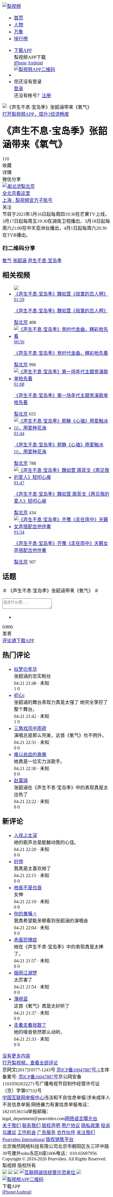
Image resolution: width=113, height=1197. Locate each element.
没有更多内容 (16, 1055)
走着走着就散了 (30, 1025)
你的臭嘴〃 (25, 913)
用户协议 (70, 1125)
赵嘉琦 (21, 780)
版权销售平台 (60, 1139)
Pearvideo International (23, 1139)
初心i (19, 695)
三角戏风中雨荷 (30, 728)
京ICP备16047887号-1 (78, 1069)
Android (35, 62)
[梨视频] (11, 6)
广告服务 (46, 1132)
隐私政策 (90, 1125)
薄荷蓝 (21, 999)
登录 (18, 88)
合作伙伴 (66, 1132)
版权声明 (51, 1125)
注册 (46, 95)
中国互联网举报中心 (23, 1097)
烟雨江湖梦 (25, 972)
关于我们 (11, 1125)
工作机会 (26, 1132)
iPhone (20, 62)
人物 (18, 24)
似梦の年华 (25, 669)
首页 (18, 17)
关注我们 (85, 1132)
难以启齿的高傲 (30, 754)
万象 (18, 31)
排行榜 (21, 38)
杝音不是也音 (28, 887)
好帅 (18, 861)
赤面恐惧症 (25, 939)
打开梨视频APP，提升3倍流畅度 (35, 114)
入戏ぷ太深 (25, 835)
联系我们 (31, 1125)
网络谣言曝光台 (81, 1118)
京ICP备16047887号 (38, 1076)
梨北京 (21, 322)
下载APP (23, 50)
